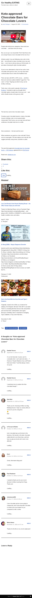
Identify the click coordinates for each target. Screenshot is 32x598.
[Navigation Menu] (29, 3)
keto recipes (23, 328)
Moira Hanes (10, 522)
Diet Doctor (26, 150)
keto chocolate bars (11, 328)
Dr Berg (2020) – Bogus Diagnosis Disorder (13, 244)
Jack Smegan (6, 24)
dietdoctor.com (12, 154)
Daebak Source (11, 350)
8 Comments (25, 24)
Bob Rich (9, 399)
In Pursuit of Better (12, 426)
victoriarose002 (11, 497)
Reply (29, 351)
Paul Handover (11, 473)
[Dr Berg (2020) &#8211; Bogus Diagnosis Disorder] (15, 241)
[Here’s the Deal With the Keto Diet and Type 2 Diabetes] (15, 295)
